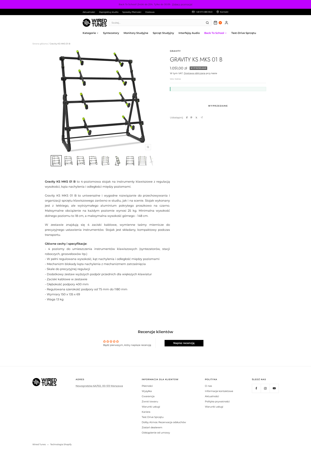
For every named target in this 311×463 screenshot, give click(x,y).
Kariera (146, 411)
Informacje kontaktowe (219, 391)
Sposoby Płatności (131, 12)
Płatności (147, 385)
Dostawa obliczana (194, 73)
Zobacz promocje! (182, 4)
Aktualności (89, 12)
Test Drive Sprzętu (153, 417)
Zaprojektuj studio (108, 12)
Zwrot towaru (150, 401)
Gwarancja (148, 396)
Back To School (214, 33)
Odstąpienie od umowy (156, 432)
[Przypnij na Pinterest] (191, 117)
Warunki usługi (151, 406)
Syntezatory (111, 33)
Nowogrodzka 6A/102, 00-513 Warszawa (99, 385)
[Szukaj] (207, 23)
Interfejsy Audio (189, 33)
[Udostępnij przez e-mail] (202, 117)
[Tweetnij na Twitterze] (196, 117)
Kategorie (89, 33)
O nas (208, 385)
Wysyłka (147, 391)
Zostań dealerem (152, 427)
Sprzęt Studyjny (163, 33)
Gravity (175, 51)
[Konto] (226, 23)
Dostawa (150, 12)
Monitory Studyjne (136, 33)
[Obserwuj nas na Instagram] (265, 388)
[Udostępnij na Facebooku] (187, 117)
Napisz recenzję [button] (184, 343)
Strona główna (40, 43)
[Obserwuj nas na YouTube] (274, 388)
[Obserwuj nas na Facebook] (256, 388)
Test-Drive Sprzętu (243, 33)
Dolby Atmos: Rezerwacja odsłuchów (164, 422)
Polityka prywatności (217, 401)
